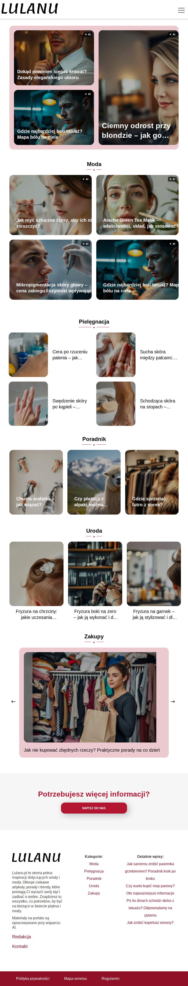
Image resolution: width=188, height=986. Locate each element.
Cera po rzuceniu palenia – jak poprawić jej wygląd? (70, 355)
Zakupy (94, 636)
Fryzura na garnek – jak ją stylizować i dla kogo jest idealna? (154, 614)
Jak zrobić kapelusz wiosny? (150, 923)
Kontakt (20, 946)
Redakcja (21, 936)
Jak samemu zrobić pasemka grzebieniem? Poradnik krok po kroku (150, 871)
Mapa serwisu (75, 978)
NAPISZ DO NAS (94, 808)
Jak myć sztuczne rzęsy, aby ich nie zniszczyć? (55, 223)
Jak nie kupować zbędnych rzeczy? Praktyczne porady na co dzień (92, 750)
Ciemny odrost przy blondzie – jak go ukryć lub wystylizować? (136, 131)
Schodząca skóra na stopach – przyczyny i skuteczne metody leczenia (158, 404)
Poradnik (94, 439)
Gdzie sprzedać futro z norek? (149, 501)
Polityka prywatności (33, 978)
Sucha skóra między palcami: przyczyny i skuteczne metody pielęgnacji (158, 355)
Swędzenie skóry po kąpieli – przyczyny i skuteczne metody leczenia (71, 404)
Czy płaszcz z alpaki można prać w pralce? (90, 502)
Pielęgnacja (94, 322)
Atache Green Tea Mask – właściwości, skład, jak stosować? (141, 223)
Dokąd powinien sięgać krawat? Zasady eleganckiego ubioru (52, 74)
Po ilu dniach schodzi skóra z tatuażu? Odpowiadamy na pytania (150, 908)
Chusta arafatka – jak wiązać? (35, 501)
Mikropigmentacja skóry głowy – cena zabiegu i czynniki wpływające (55, 287)
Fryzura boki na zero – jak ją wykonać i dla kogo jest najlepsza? (95, 614)
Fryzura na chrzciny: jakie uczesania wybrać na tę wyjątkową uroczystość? (36, 614)
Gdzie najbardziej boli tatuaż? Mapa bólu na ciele (49, 134)
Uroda (94, 531)
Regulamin (110, 978)
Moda (94, 164)
